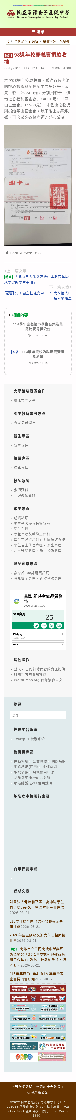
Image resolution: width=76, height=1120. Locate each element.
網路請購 (59, 761)
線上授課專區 (51, 550)
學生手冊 (21, 529)
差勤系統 (21, 761)
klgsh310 (14, 68)
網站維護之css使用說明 (33, 783)
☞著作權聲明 (22, 1086)
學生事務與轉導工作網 (32, 534)
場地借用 (21, 772)
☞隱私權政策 (38, 1092)
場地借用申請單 (45, 772)
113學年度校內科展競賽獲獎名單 (39, 354)
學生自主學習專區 (28, 545)
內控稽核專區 (51, 578)
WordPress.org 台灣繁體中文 (38, 680)
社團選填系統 (54, 540)
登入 (17, 669)
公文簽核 (40, 761)
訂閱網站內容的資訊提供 (45, 669)
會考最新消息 (25, 423)
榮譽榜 (56, 68)
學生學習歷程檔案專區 (32, 523)
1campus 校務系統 (29, 739)
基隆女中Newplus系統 (32, 777)
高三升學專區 (25, 550)
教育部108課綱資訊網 (31, 573)
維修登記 (50, 767)
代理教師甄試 (25, 495)
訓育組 (67, 68)
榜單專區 (21, 468)
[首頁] (8, 41)
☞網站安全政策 (48, 1086)
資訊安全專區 (25, 578)
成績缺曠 (21, 518)
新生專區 (21, 445)
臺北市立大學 (25, 400)
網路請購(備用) (26, 767)
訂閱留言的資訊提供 (30, 674)
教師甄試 (21, 490)
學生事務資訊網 (26, 540)
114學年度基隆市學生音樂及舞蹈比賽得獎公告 (38, 326)
